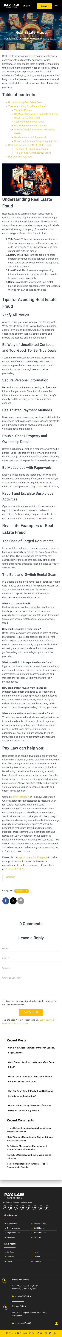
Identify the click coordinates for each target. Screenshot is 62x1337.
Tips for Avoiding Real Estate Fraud (27, 106)
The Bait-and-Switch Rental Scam (32, 153)
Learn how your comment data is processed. (28, 1021)
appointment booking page (33, 858)
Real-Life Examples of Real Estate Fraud (29, 145)
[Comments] (7, 1333)
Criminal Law (21, 891)
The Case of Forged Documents (31, 149)
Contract (23, 1333)
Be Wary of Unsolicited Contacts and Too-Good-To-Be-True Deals (36, 116)
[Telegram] (50, 1333)
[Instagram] (45, 1333)
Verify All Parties (23, 110)
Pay (33, 1333)
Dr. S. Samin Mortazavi (18, 1146)
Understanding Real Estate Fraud (25, 102)
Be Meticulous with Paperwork (30, 137)
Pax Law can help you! (20, 157)
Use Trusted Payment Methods (30, 126)
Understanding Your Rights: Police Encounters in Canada (27, 1165)
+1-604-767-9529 (14, 869)
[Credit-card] (30, 1333)
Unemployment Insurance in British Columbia (27, 1148)
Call (41, 1333)
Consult (12, 1333)
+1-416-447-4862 (23, 1323)
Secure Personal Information (29, 122)
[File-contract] (18, 1333)
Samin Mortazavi (20, 797)
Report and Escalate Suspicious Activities (36, 141)
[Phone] (38, 1333)
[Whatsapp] (55, 1333)
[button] (56, 6)
